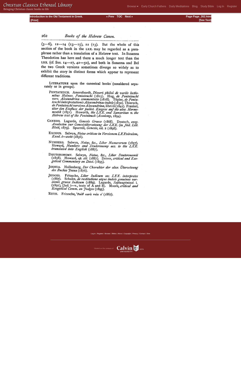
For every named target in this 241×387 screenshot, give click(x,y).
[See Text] (205, 20)
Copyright (127, 233)
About (120, 233)
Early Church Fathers (153, 6)
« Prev (110, 16)
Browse (132, 6)
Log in (93, 233)
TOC (119, 16)
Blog (195, 6)
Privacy (135, 233)
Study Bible (207, 6)
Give (148, 233)
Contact (142, 233)
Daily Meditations (179, 6)
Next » (129, 16)
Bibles (114, 233)
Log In (220, 6)
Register (232, 6)
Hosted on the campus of (104, 248)
